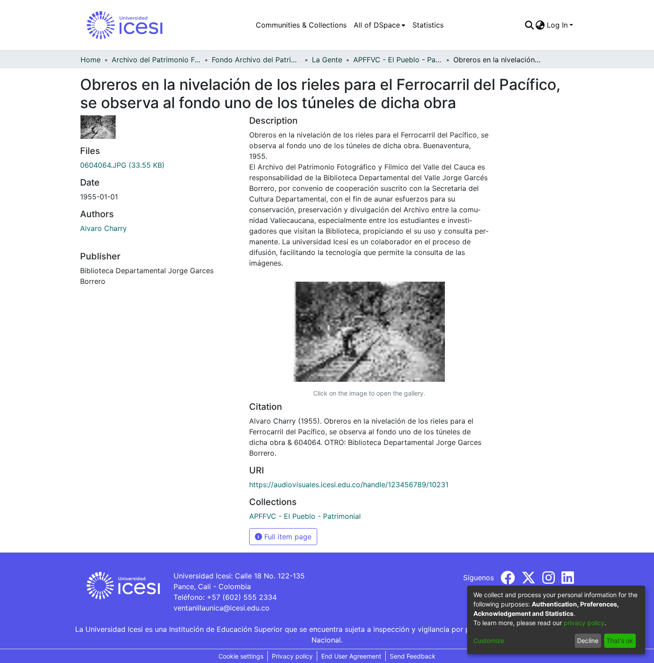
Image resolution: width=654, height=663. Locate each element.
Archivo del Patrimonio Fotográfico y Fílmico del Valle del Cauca (156, 59)
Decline (587, 640)
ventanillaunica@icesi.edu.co (222, 607)
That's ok (619, 640)
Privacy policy (292, 656)
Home (91, 59)
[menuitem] (379, 25)
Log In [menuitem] (557, 24)
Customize (488, 640)
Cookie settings (240, 656)
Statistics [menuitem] (428, 24)
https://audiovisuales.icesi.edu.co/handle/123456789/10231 (348, 484)
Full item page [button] (286, 536)
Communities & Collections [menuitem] (301, 24)
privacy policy (584, 623)
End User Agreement (351, 656)
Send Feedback (413, 656)
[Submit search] (529, 25)
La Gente (327, 59)
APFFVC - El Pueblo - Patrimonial (397, 59)
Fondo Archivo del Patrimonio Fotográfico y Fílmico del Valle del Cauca (256, 59)
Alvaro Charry (103, 228)
